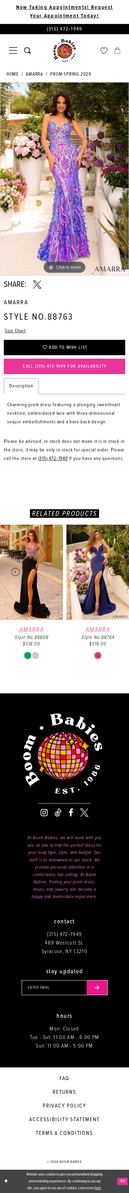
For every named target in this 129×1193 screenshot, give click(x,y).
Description (21, 386)
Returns (64, 1092)
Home (13, 74)
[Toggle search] (27, 50)
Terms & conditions (64, 1133)
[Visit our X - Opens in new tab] (84, 813)
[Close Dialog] (5, 1181)
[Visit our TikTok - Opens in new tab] (58, 813)
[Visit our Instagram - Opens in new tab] (44, 813)
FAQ (64, 1078)
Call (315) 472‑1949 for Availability (65, 366)
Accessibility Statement (64, 1119)
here (98, 1188)
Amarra (34, 74)
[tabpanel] (64, 178)
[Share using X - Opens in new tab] (37, 285)
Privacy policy (64, 1105)
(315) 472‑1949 (53, 459)
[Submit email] (97, 987)
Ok (122, 1181)
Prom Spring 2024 (70, 74)
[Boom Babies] (65, 51)
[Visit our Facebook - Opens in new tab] (70, 813)
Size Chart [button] (15, 331)
